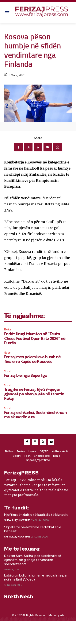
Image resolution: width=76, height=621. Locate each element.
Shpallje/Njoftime (17, 520)
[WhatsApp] (57, 147)
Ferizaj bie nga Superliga (25, 376)
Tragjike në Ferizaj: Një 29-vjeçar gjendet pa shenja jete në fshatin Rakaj (34, 394)
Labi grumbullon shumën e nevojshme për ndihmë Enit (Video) (36, 577)
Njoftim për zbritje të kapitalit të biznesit (36, 514)
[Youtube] (51, 442)
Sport (7, 352)
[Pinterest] (38, 147)
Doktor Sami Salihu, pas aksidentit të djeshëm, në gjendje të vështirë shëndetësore (32, 560)
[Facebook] (18, 147)
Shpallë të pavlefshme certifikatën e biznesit (32, 529)
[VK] (47, 147)
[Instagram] (35, 442)
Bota (7, 329)
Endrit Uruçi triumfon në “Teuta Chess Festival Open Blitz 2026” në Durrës (34, 338)
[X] (28, 147)
